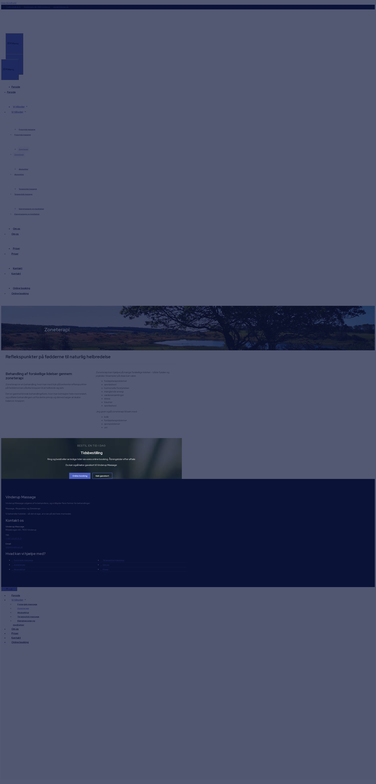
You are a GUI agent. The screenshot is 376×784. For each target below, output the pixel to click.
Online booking (79, 476)
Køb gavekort (102, 476)
